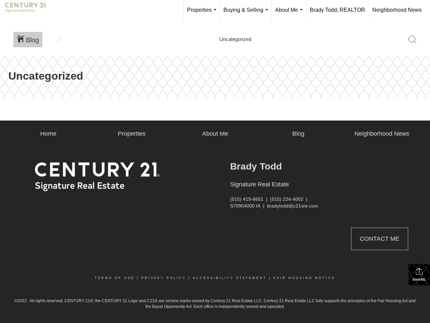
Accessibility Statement (230, 278)
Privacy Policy (163, 278)
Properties (203, 13)
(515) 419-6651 (246, 199)
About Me (290, 13)
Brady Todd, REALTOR (337, 10)
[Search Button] (412, 40)
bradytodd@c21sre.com (292, 206)
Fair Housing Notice (304, 278)
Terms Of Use (115, 278)
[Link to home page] (29, 10)
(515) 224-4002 (286, 199)
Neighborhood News (397, 10)
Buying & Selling (247, 13)
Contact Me (379, 238)
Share (419, 279)
